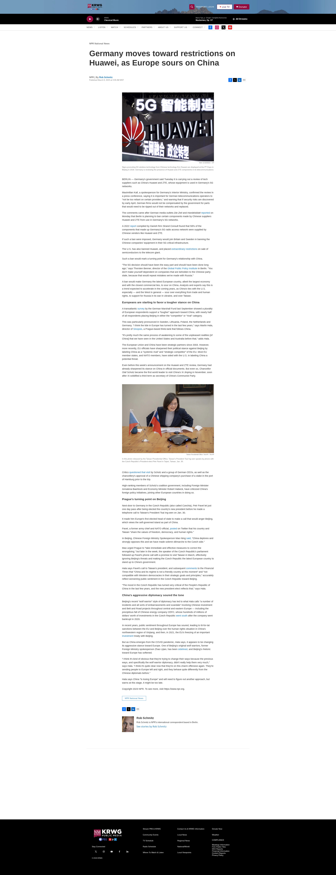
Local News (182, 835)
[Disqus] (168, 784)
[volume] (98, 19)
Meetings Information (221, 845)
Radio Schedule (149, 847)
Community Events (150, 835)
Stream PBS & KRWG (152, 829)
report (133, 226)
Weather (215, 835)
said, (189, 538)
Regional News (183, 841)
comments (191, 568)
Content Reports (219, 853)
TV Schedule (148, 841)
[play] (90, 19)
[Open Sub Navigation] (94, 27)
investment (128, 636)
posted (173, 528)
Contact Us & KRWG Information (190, 829)
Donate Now (217, 829)
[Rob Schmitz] (128, 724)
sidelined (182, 649)
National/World (183, 847)
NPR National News (99, 43)
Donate (243, 7)
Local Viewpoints (184, 852)
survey (141, 308)
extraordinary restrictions (184, 249)
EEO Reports (217, 849)
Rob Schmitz (106, 77)
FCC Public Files (219, 847)
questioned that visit (139, 472)
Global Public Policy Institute (182, 268)
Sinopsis (137, 329)
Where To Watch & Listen (153, 852)
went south (181, 615)
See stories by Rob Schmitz (151, 726)
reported (205, 213)
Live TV (226, 6)
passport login (205, 7)
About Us (163, 27)
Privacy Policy (217, 855)
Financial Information (220, 851)
